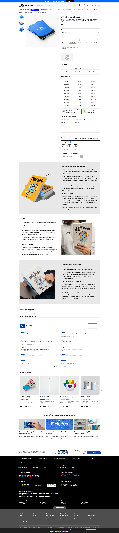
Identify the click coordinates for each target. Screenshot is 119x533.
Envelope (48, 513)
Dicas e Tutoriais (75, 465)
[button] (80, 22)
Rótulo (34, 513)
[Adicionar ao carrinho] (84, 452)
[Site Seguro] (38, 485)
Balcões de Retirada (27, 458)
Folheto (20, 515)
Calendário (76, 513)
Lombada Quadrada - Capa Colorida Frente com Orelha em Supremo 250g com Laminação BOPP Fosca (80, 72)
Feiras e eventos (91, 515)
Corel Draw (69, 149)
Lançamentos (91, 517)
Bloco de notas (63, 513)
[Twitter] (78, 475)
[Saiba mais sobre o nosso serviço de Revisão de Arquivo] (93, 112)
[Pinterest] (69, 475)
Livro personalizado (92, 513)
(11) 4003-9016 (22, 500)
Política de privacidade (91, 529)
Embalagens (76, 515)
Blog (45, 467)
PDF (75, 149)
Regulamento (87, 465)
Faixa (34, 518)
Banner (34, 515)
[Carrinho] (99, 5)
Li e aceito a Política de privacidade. (59, 531)
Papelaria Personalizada (25, 396)
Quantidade (76, 450)
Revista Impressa (91, 512)
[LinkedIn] (67, 475)
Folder (20, 517)
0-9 (83, 521)
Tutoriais (92, 458)
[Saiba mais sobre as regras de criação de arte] (74, 112)
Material (63, 29)
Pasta (47, 512)
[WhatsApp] (93, 5)
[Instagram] (63, 475)
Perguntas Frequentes (59, 458)
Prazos (73, 467)
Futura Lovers (98, 465)
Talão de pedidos (64, 515)
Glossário (25, 521)
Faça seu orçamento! (75, 1)
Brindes (75, 512)
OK (81, 156)
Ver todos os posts (95, 443)
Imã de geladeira (50, 515)
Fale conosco (36, 467)
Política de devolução (61, 467)
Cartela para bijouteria (51, 518)
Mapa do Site (20, 465)
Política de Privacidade (23, 467)
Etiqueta (34, 512)
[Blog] (74, 475)
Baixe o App (35, 465)
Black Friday (90, 518)
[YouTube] (65, 475)
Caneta (61, 517)
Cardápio (76, 518)
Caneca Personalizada (85, 396)
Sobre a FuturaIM (48, 465)
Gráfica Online (22, 512)
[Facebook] (76, 475)
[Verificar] (25, 485)
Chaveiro (62, 518)
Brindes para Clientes (44, 396)
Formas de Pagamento (25, 472)
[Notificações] (96, 5)
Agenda (75, 517)
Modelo (63, 24)
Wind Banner (35, 517)
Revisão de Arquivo (43, 458)
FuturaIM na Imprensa (76, 458)
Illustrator (63, 149)
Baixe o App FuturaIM (66, 481)
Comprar (95, 452)
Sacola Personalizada (65, 512)
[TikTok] (72, 475)
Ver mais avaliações (59, 366)
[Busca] (74, 5)
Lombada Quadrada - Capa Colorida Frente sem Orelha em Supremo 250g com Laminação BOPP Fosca (80, 67)
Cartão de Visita (22, 513)
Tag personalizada (50, 517)
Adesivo (20, 518)
